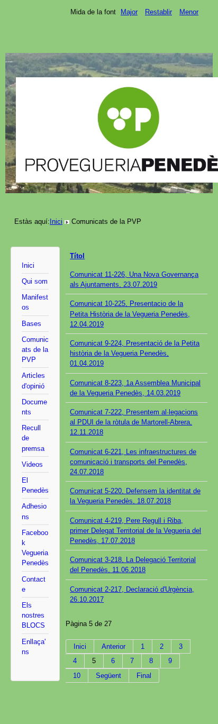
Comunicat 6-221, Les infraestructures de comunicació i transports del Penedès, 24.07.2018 (133, 462)
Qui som (35, 281)
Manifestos (35, 302)
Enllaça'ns (34, 647)
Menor (188, 12)
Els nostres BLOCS (33, 615)
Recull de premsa (33, 438)
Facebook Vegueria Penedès (35, 548)
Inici (56, 221)
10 (76, 676)
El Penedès (35, 485)
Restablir (158, 12)
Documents (34, 407)
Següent (108, 676)
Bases (31, 324)
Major (129, 12)
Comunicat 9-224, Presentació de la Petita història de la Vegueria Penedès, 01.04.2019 (134, 353)
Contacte (34, 584)
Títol (77, 256)
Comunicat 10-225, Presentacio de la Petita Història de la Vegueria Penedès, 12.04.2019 (130, 314)
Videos (32, 464)
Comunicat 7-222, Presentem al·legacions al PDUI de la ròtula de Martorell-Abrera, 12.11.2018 (134, 422)
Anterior (113, 646)
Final (144, 676)
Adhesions (34, 511)
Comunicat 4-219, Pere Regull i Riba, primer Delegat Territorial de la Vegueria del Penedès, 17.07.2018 (135, 531)
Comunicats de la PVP (35, 350)
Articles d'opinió (33, 381)
